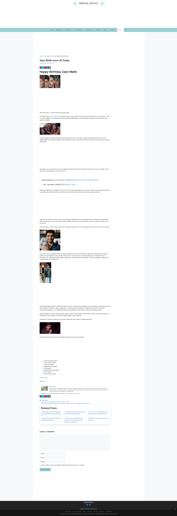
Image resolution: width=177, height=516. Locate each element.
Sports (104, 29)
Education (98, 29)
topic (43, 381)
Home (51, 29)
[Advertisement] (75, 45)
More (120, 29)
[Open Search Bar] (126, 30)
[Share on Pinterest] (45, 67)
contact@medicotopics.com (90, 508)
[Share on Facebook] (41, 67)
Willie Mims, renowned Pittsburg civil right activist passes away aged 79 (51, 413)
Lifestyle (112, 29)
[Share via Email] (49, 67)
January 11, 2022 (69, 184)
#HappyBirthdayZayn (72, 180)
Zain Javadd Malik (55, 116)
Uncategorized (48, 56)
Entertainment (78, 29)
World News (68, 29)
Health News (89, 29)
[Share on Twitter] (43, 67)
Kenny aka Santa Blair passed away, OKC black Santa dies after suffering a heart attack (73, 420)
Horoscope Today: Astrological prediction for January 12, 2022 (55, 401)
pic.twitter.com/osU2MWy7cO (89, 180)
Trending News (59, 29)
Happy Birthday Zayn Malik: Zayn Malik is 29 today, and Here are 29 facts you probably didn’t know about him (65, 403)
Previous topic (43, 377)
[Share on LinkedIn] (47, 67)
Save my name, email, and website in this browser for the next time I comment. (63, 465)
